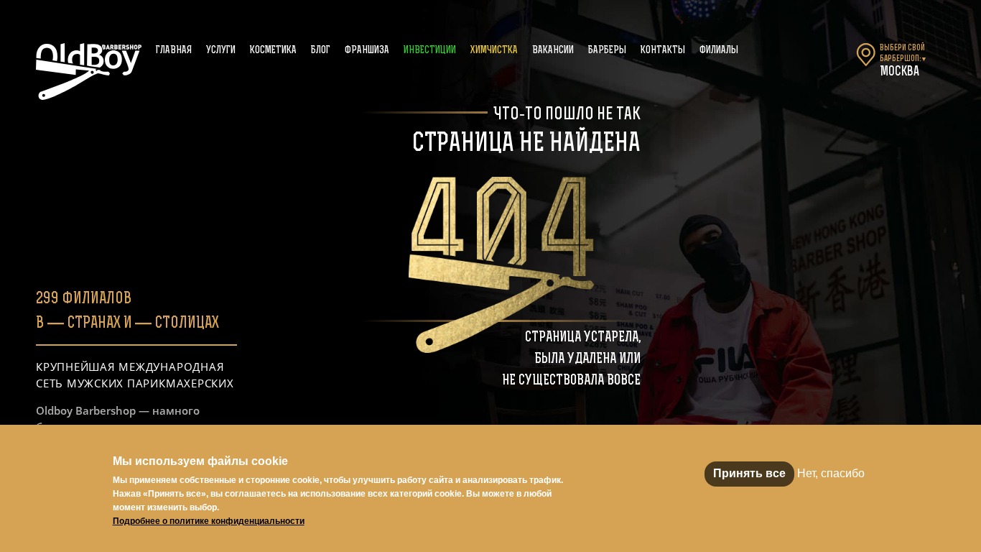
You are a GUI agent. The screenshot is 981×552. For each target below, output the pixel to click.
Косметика (273, 50)
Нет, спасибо (831, 473)
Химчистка (494, 50)
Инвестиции (430, 50)
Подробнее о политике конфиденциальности (208, 521)
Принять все (749, 473)
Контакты (663, 50)
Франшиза (367, 50)
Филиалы (718, 50)
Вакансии (553, 50)
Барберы (607, 50)
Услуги (221, 50)
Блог (320, 50)
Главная (174, 50)
